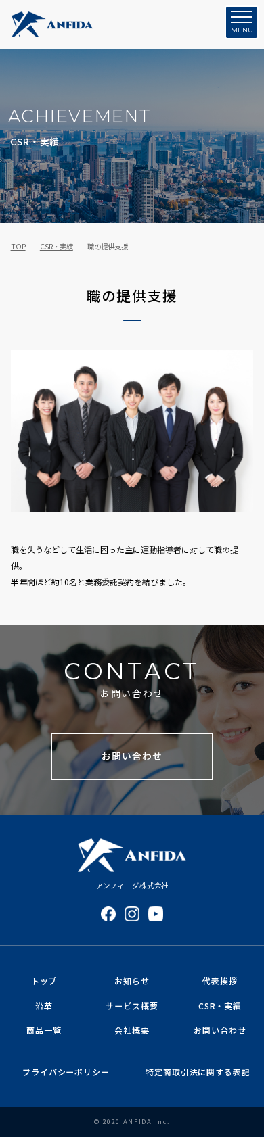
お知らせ (131, 980)
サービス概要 (132, 1005)
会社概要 (131, 1030)
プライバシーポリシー (66, 1072)
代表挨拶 (219, 980)
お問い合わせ (132, 756)
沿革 (44, 1005)
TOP (18, 246)
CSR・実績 (56, 246)
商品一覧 (43, 1030)
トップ (44, 980)
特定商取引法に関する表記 (198, 1072)
